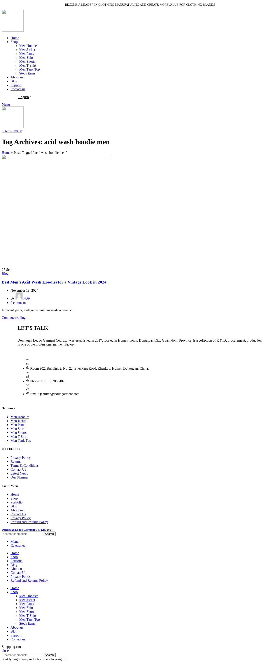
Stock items (27, 73)
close (5, 650)
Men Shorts (27, 61)
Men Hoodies (28, 46)
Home (6, 152)
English (23, 97)
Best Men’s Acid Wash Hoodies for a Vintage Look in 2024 (54, 282)
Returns (15, 461)
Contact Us (18, 469)
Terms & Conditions (24, 465)
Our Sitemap (19, 477)
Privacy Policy (20, 457)
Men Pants (26, 53)
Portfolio (16, 502)
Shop (14, 498)
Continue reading (14, 317)
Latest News (19, 473)
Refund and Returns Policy (29, 522)
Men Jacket (27, 49)
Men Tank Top (29, 69)
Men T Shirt (27, 65)
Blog (5, 273)
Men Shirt (26, 57)
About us (16, 510)
